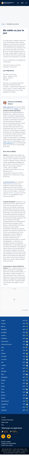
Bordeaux (4, 329)
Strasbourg (4, 404)
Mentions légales (6, 441)
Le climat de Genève (9, 182)
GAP (2, 350)
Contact (3, 417)
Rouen (3, 398)
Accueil (3, 24)
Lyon (2, 368)
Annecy (3, 323)
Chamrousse (4, 341)
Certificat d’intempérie (7, 420)
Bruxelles (3, 332)
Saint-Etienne (5, 401)
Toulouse (3, 410)
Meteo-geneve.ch (8, 107)
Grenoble (3, 356)
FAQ (2, 425)
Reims (3, 392)
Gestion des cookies (6, 445)
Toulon (3, 407)
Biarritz (3, 326)
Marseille (3, 371)
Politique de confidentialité (8, 443)
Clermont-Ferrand (6, 344)
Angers (3, 320)
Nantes (3, 380)
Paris (2, 389)
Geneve (3, 353)
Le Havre (3, 359)
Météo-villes (4, 422)
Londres (3, 365)
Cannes (3, 335)
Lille (2, 362)
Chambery (4, 338)
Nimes (3, 386)
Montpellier (4, 377)
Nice (2, 383)
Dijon (2, 347)
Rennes (3, 395)
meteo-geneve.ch (8, 143)
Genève (16, 109)
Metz (2, 374)
